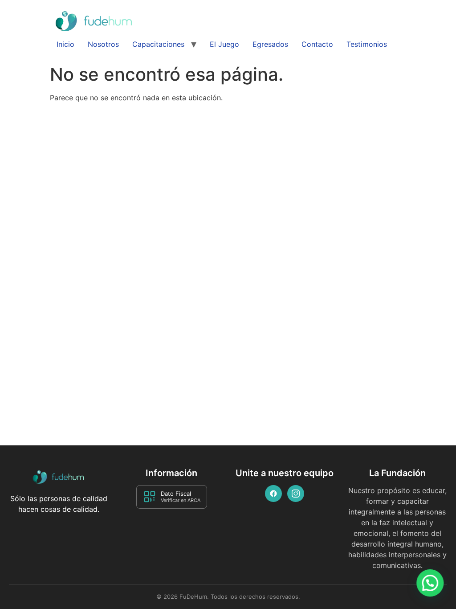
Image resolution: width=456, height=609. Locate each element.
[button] (430, 583)
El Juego (224, 44)
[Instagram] (295, 493)
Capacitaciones (158, 44)
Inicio (65, 44)
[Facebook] (273, 493)
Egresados (270, 44)
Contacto (317, 44)
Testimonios (366, 44)
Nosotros (103, 44)
